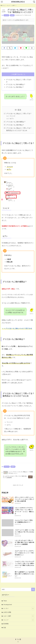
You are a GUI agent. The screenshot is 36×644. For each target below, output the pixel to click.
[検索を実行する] (33, 589)
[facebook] (16, 639)
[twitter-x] (18, 639)
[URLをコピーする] (31, 48)
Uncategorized (7, 604)
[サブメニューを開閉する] (33, 608)
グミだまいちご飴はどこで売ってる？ (18, 113)
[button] (4, 48)
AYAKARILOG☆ (18, 2)
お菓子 (12, 15)
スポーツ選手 (7, 616)
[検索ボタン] (34, 2)
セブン (12, 118)
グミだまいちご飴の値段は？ (16, 122)
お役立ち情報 (7, 612)
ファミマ (12, 116)
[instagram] (20, 639)
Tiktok (5, 600)
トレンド (6, 15)
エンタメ (5, 608)
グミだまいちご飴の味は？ (15, 125)
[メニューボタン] (2, 2)
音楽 (4, 627)
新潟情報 (5, 623)
